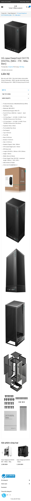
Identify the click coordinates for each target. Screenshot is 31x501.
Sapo (19, 498)
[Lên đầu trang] (27, 496)
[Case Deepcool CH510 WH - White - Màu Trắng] (7, 451)
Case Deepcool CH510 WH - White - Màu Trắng (7, 461)
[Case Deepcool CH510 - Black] (23, 451)
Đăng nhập (22, 1)
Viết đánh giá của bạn (7, 70)
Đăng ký (27, 1)
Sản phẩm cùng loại (9, 443)
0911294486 (8, 1)
